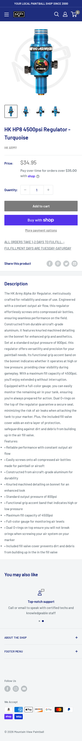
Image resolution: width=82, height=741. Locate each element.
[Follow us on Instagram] (16, 689)
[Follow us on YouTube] (24, 689)
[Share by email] (75, 263)
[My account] (65, 14)
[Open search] (56, 14)
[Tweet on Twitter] (66, 263)
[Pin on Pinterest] (58, 263)
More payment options (41, 230)
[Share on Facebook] (50, 263)
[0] (74, 14)
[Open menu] (6, 14)
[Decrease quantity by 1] (25, 189)
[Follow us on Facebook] (7, 689)
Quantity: (11, 190)
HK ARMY (10, 148)
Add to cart (41, 206)
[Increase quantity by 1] (48, 189)
